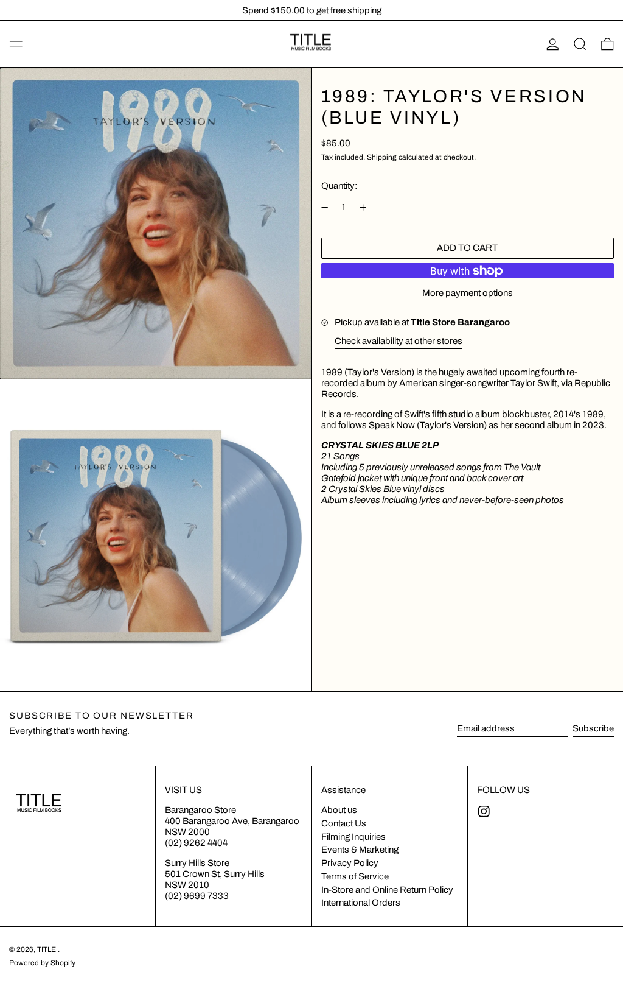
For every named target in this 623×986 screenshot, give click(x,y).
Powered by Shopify (42, 963)
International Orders (360, 902)
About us (339, 810)
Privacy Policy (349, 863)
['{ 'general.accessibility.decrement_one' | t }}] (324, 207)
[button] (580, 43)
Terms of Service (355, 876)
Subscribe (593, 728)
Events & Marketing (360, 849)
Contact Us (343, 823)
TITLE (47, 949)
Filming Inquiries (353, 837)
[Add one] (363, 207)
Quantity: (339, 186)
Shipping (382, 157)
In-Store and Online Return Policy (387, 890)
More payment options (467, 293)
